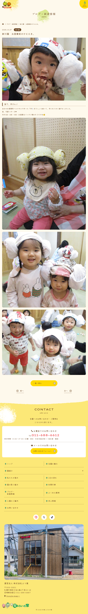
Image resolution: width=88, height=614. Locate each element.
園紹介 (10, 471)
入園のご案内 (12, 501)
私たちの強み (12, 477)
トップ (10, 463)
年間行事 (52, 484)
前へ (22, 390)
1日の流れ (52, 477)
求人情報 (52, 501)
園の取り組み (12, 484)
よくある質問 (54, 492)
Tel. (44, 435)
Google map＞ (13, 596)
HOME (4, 24)
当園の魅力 (53, 463)
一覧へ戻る (37, 383)
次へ (66, 390)
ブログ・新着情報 (11, 24)
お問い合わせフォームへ (42, 451)
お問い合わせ (12, 507)
